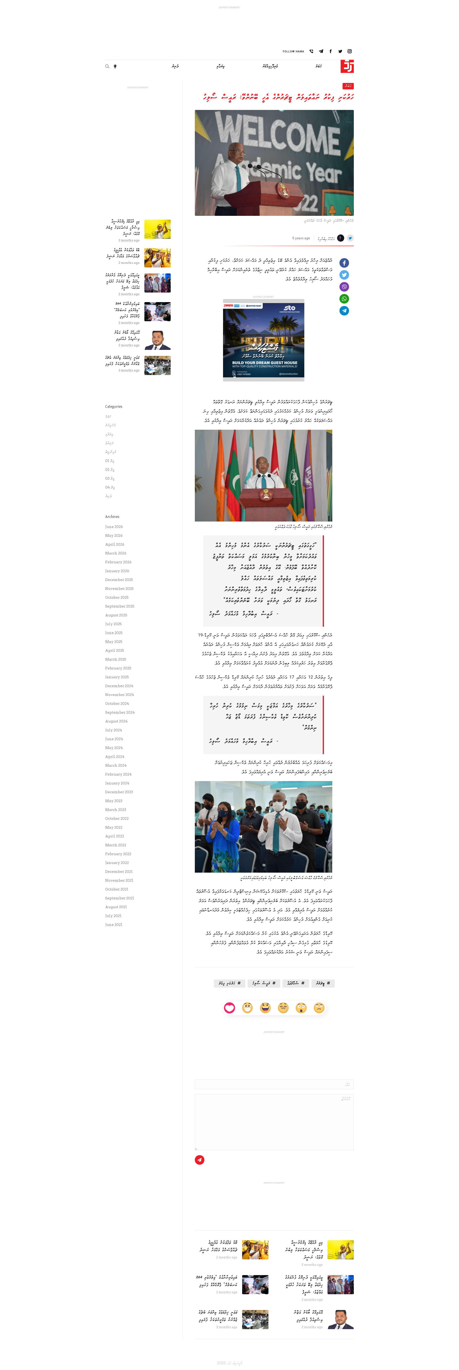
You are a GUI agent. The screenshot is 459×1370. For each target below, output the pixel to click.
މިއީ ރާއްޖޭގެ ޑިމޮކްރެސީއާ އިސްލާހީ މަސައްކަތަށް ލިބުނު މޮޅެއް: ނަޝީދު (304, 1250)
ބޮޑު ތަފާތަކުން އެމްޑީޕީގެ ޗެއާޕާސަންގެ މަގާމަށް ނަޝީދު (218, 1246)
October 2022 (117, 818)
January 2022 (117, 863)
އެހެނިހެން (110, 425)
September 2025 (119, 606)
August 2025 (116, 615)
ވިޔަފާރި (109, 434)
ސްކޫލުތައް (293, 983)
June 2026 (114, 527)
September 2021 (119, 898)
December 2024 (119, 686)
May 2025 (113, 642)
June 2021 (113, 925)
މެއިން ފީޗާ (110, 452)
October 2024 (117, 703)
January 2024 (117, 783)
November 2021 (119, 880)
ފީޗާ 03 (109, 478)
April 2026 (114, 544)
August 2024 (116, 721)
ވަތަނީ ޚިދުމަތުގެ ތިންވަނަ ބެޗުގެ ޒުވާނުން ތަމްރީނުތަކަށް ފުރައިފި (218, 1316)
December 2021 (119, 872)
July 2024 (113, 730)
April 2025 (114, 650)
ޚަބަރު (348, 85)
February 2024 (118, 774)
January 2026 (117, 571)
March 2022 (115, 845)
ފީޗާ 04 (110, 487)
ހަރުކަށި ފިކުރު (227, 983)
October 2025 (117, 597)
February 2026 (118, 562)
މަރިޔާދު (109, 443)
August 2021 (116, 907)
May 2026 (114, 535)
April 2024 (115, 757)
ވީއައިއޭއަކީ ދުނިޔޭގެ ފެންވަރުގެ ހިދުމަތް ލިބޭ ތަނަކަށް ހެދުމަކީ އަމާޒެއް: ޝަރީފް (304, 1285)
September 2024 (120, 712)
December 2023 (119, 792)
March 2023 (115, 810)
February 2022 (118, 854)
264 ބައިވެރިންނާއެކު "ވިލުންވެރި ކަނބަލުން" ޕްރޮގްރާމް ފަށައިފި (216, 1281)
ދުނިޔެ (108, 496)
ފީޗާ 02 (109, 470)
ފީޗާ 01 (109, 461)
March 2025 (115, 659)
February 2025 (118, 668)
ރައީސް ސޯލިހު (261, 983)
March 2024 (116, 765)
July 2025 (113, 624)
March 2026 (115, 553)
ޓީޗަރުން (320, 983)
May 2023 (113, 801)
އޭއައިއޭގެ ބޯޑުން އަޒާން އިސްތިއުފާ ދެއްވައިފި (308, 1316)
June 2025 (114, 633)
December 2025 (119, 580)
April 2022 (114, 836)
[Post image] (341, 1249)
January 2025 (117, 677)
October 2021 (116, 889)
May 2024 (114, 748)
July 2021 (113, 916)
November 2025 (119, 589)
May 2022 (113, 827)
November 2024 (119, 695)
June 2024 (114, 739)
